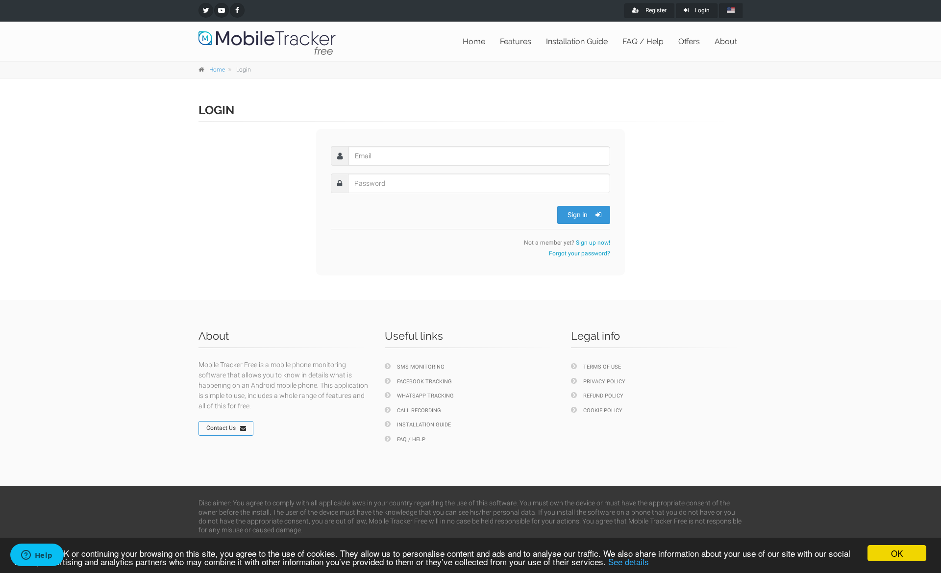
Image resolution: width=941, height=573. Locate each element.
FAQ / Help (643, 41)
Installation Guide (577, 41)
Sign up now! (593, 242)
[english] (731, 10)
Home (474, 41)
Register (655, 10)
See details (628, 561)
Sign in (578, 215)
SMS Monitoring (421, 367)
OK (897, 553)
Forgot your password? (579, 253)
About (726, 41)
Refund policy (603, 396)
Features (515, 41)
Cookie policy (602, 410)
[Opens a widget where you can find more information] (37, 556)
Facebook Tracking (424, 381)
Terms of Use (602, 367)
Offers (689, 41)
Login (701, 10)
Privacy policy (604, 381)
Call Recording (419, 410)
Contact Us (221, 427)
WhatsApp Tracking (425, 396)
